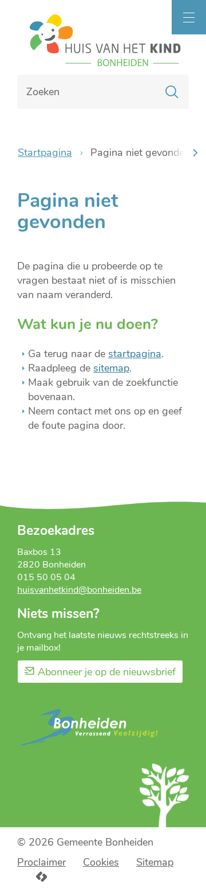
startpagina (134, 354)
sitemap (111, 368)
